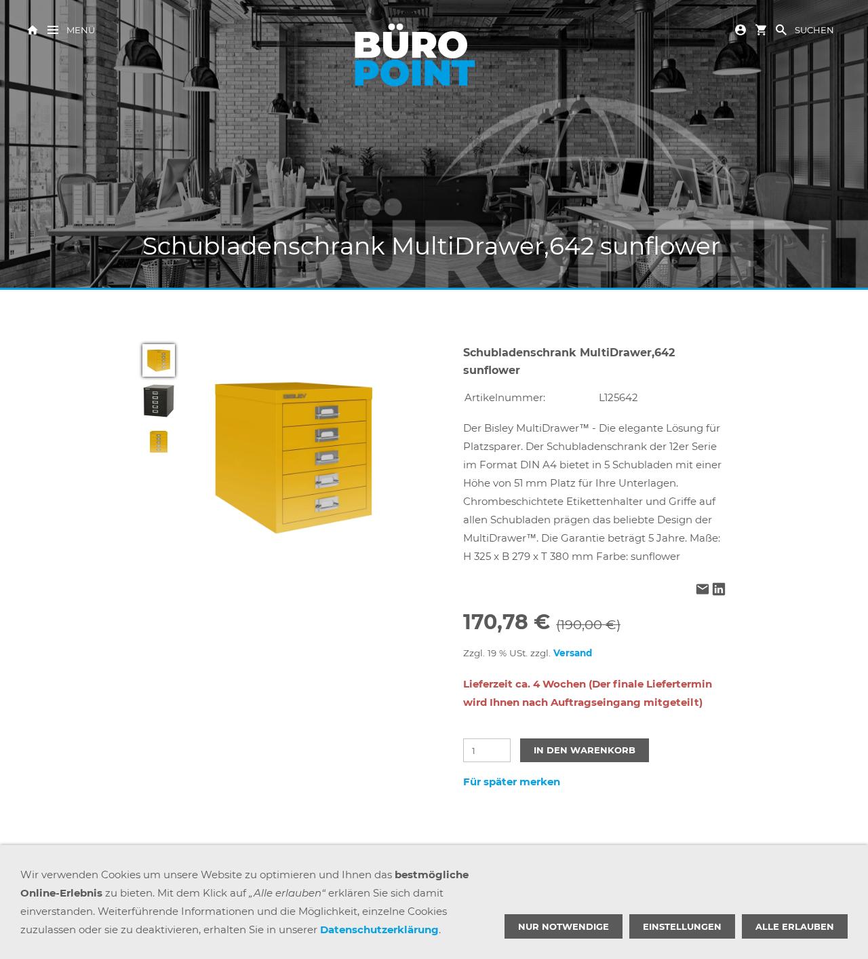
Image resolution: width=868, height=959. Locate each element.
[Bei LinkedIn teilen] (719, 590)
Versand (572, 652)
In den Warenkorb (584, 750)
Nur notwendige (563, 926)
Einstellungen (682, 926)
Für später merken (511, 781)
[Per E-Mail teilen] (702, 590)
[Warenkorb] (760, 29)
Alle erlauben (794, 926)
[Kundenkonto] (740, 29)
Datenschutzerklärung (379, 929)
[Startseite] (32, 29)
